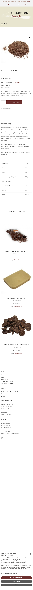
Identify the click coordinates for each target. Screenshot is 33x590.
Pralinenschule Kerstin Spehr (10, 392)
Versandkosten (16, 82)
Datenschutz (5, 379)
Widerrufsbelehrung (7, 381)
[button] (28, 36)
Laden (3, 394)
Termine (28, 1)
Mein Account (12, 5)
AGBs (2, 377)
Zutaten (15, 110)
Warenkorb (22, 5)
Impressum (4, 375)
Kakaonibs (10, 110)
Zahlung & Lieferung (7, 383)
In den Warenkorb (14, 102)
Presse (3, 396)
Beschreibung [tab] (8, 117)
